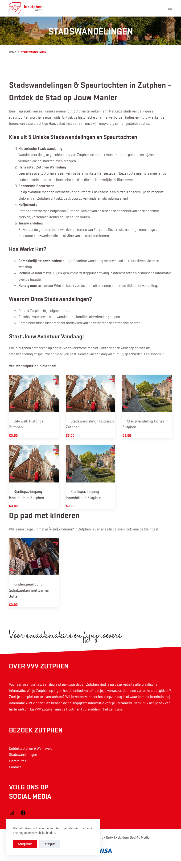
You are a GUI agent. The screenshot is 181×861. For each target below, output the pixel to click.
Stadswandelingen (23, 754)
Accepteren (25, 844)
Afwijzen (50, 844)
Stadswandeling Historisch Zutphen (90, 424)
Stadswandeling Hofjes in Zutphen (145, 424)
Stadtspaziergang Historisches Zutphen (26, 494)
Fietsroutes (17, 760)
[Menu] (170, 8)
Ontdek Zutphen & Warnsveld (31, 748)
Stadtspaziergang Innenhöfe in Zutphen (83, 494)
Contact (15, 767)
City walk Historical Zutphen (26, 424)
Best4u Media (139, 837)
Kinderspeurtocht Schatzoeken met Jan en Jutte (29, 589)
